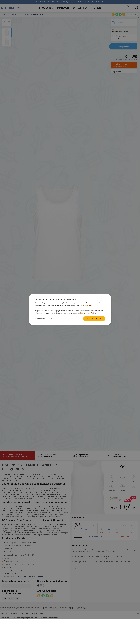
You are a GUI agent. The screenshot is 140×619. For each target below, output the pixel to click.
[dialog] (70, 309)
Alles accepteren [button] (94, 319)
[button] (44, 319)
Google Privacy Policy (87, 313)
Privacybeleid (87, 305)
